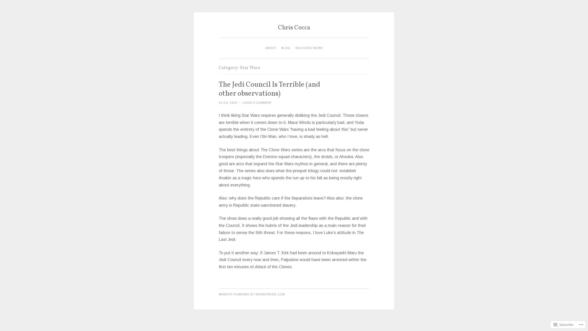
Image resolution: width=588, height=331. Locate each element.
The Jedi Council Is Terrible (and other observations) (269, 89)
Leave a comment (257, 102)
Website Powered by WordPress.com (252, 294)
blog (285, 48)
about (271, 48)
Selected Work (309, 48)
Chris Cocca (294, 27)
